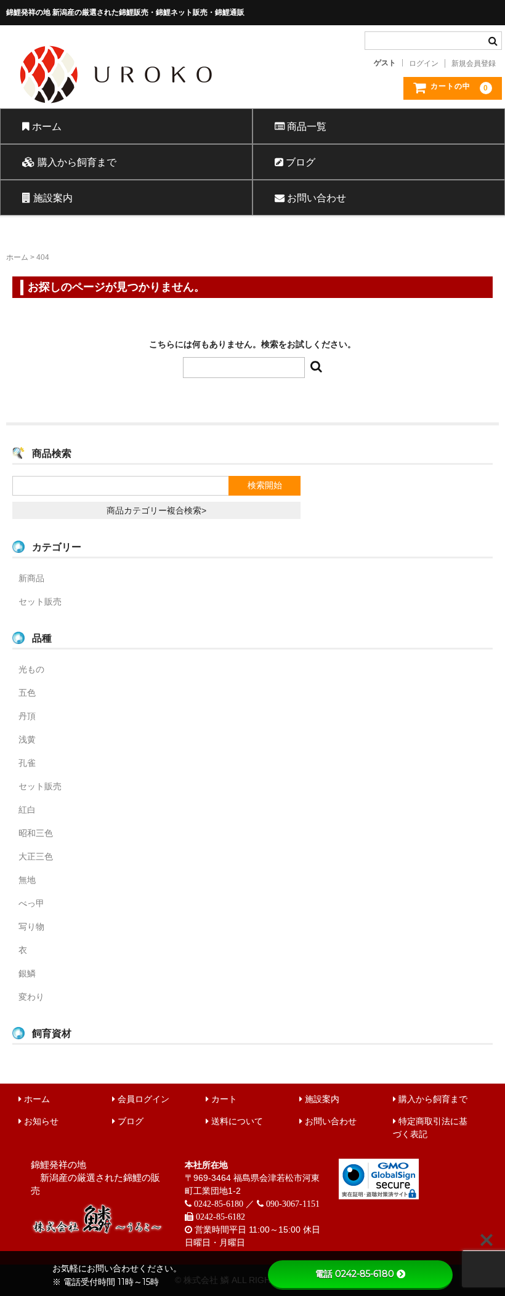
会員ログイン (142, 1099)
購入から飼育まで (75, 161)
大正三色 (35, 856)
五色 (27, 693)
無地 (27, 880)
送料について (236, 1121)
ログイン (423, 63)
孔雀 (27, 763)
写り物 (31, 927)
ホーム (46, 126)
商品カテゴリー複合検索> (156, 510)
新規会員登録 (473, 63)
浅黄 (27, 739)
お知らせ (40, 1121)
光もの (31, 669)
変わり (31, 997)
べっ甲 (31, 903)
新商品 (31, 578)
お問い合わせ (315, 197)
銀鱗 (27, 973)
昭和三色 (35, 833)
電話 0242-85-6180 (354, 1273)
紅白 (27, 810)
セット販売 (40, 601)
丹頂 (27, 716)
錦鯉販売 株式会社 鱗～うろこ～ (170, 107)
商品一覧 (305, 126)
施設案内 (52, 197)
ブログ (299, 161)
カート (223, 1099)
